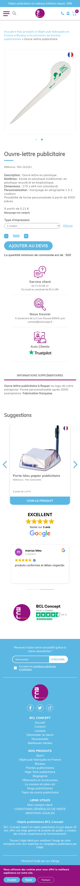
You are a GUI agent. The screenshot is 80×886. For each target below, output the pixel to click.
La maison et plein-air (40, 784)
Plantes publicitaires (40, 768)
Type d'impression (17, 220)
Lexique (40, 730)
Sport (40, 755)
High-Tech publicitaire (40, 772)
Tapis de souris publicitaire (40, 792)
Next (75, 464)
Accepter (11, 879)
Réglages (45, 879)
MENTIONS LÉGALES (40, 813)
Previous (4, 464)
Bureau (21, 35)
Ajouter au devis (28, 245)
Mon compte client (40, 805)
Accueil (9, 31)
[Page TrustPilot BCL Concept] (40, 613)
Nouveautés (40, 739)
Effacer (68, 226)
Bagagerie (40, 776)
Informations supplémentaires (40, 375)
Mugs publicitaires (40, 788)
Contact (40, 726)
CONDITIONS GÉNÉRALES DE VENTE (40, 809)
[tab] (40, 375)
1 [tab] (36, 139)
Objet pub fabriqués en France (40, 759)
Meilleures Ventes (40, 743)
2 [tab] (42, 139)
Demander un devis (40, 735)
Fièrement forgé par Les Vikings (40, 861)
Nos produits (26, 31)
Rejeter (28, 879)
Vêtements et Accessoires (40, 780)
